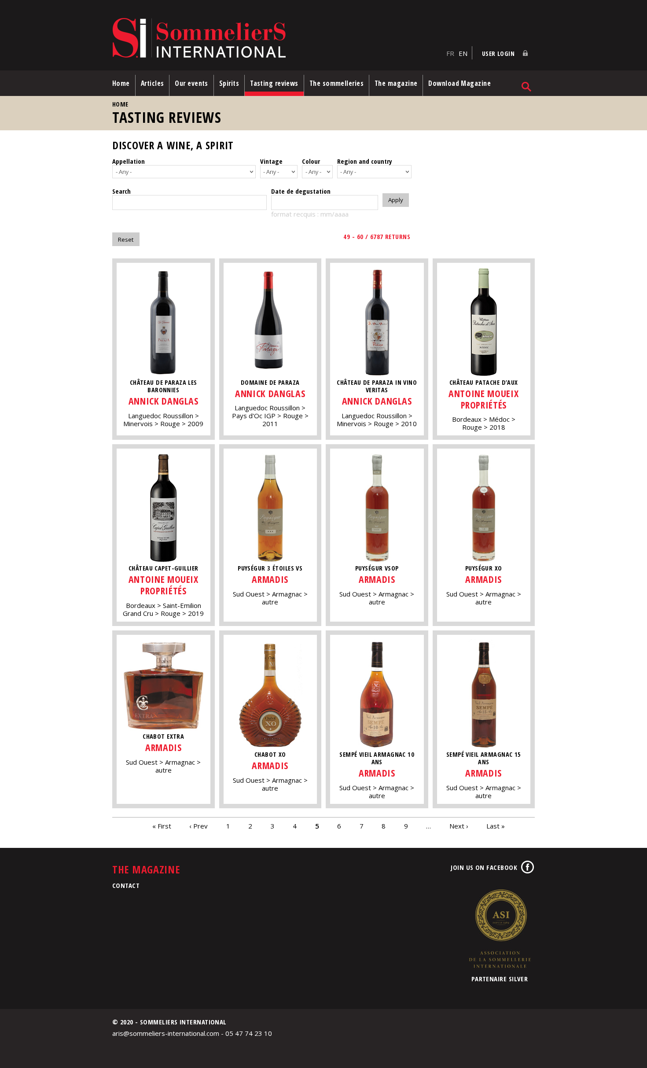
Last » (495, 825)
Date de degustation (301, 191)
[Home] (277, 38)
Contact (126, 885)
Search (121, 191)
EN (463, 53)
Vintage (271, 161)
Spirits (229, 83)
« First (161, 825)
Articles (152, 83)
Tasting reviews (274, 83)
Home (121, 83)
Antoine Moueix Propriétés (483, 399)
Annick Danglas (164, 400)
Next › (458, 825)
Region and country (364, 161)
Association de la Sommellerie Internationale (499, 928)
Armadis (270, 579)
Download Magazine (459, 83)
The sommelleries (336, 83)
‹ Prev (198, 825)
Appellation (128, 161)
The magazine (396, 83)
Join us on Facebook (484, 867)
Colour (311, 161)
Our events (191, 83)
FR (450, 53)
